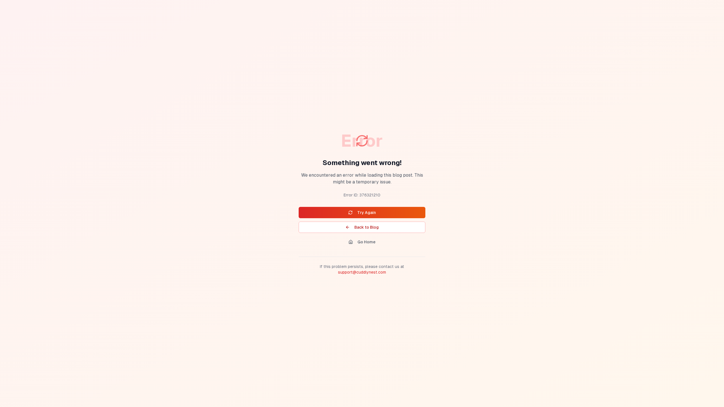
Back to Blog (366, 227)
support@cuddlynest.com (362, 272)
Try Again (366, 212)
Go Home (366, 242)
